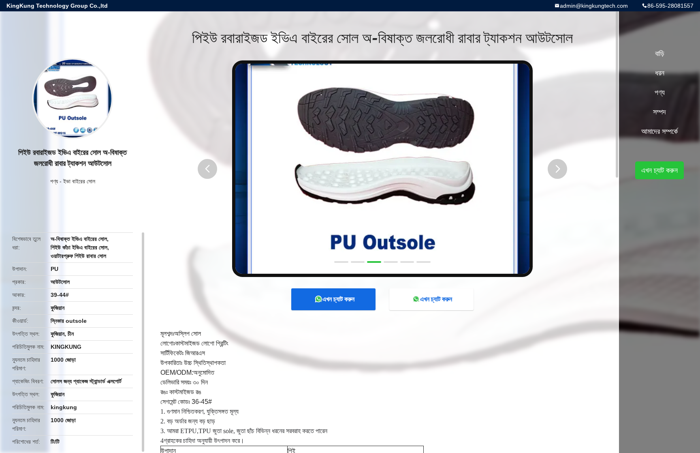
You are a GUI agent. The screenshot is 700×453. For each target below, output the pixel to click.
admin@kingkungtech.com (594, 5)
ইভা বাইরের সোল (79, 181)
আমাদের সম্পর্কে (659, 131)
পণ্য (54, 181)
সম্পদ (659, 112)
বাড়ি (659, 53)
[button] (207, 169)
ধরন (659, 73)
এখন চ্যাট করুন (338, 299)
